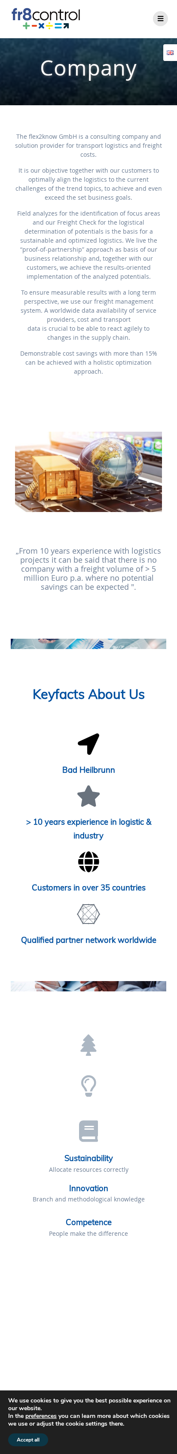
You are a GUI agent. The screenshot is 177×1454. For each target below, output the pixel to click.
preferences (41, 1416)
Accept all (28, 1439)
